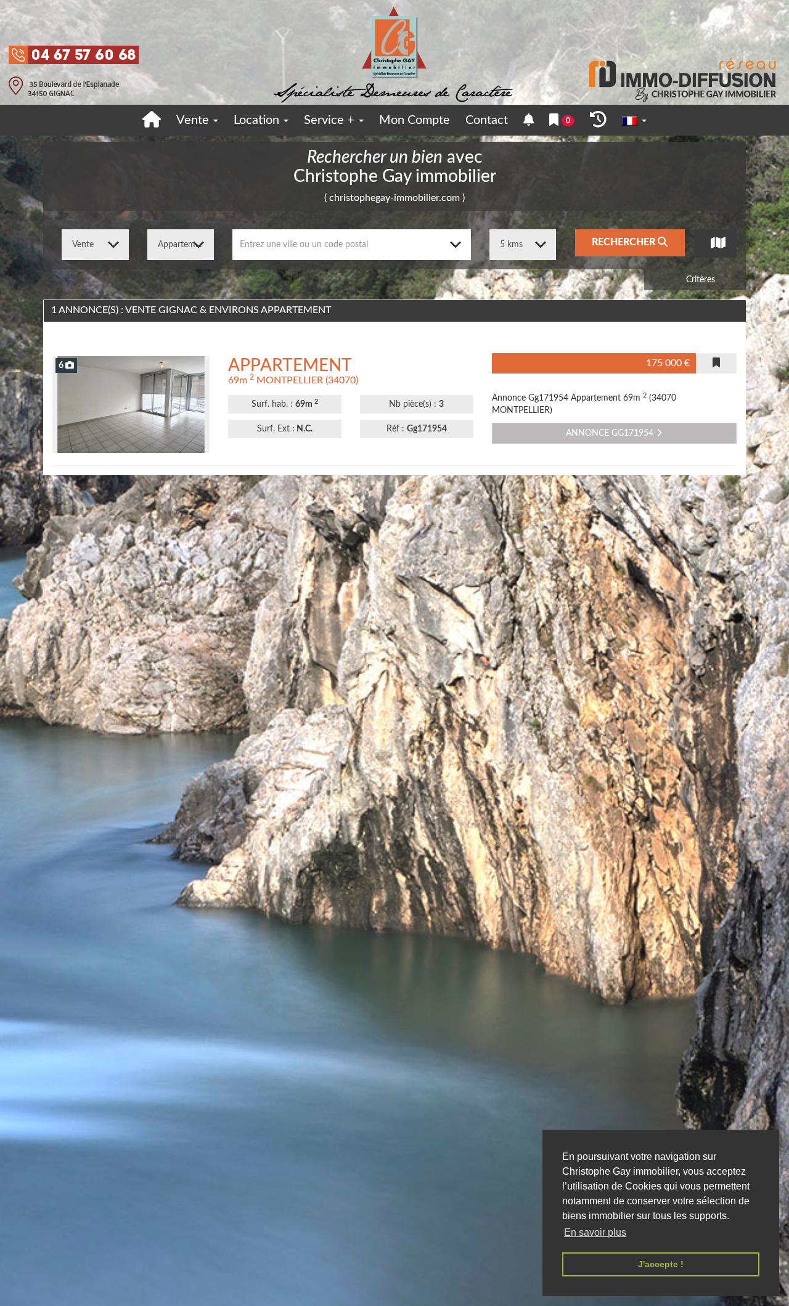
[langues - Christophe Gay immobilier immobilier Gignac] (634, 120)
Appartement (290, 365)
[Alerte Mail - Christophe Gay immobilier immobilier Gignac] (529, 120)
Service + (331, 120)
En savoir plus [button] (595, 1232)
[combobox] (351, 244)
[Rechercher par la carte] (715, 243)
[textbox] (351, 244)
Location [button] (258, 120)
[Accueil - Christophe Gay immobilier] (394, 52)
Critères (699, 279)
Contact (486, 120)
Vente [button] (194, 120)
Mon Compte (414, 120)
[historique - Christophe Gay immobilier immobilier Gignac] (598, 120)
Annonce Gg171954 (611, 433)
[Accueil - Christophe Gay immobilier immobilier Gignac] (151, 120)
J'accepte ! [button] (661, 1264)
